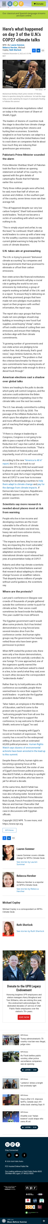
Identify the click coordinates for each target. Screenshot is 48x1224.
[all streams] (44, 1221)
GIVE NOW (24, 1017)
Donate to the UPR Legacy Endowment (24, 988)
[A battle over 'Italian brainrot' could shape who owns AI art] (11, 1116)
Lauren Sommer (17, 45)
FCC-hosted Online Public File (16, 1166)
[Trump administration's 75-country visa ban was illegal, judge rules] (11, 1039)
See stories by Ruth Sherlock (30, 931)
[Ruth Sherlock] (8, 928)
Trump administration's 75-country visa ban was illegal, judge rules (32, 1042)
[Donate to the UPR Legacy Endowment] (24, 965)
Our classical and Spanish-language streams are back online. (24, 14)
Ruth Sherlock (15, 50)
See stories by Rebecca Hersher (28, 890)
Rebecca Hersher (10, 47)
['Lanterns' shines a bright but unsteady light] (11, 1083)
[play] (4, 1221)
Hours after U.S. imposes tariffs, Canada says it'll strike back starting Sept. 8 (32, 1102)
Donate (39, 4)
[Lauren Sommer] (8, 852)
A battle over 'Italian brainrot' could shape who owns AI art (31, 1119)
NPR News (9, 830)
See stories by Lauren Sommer (27, 863)
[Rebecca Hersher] (8, 879)
